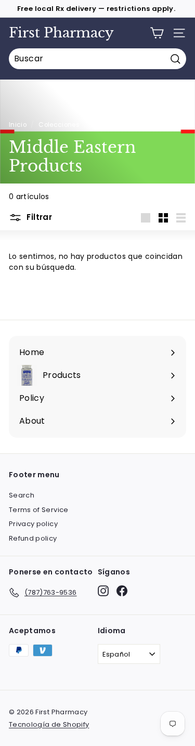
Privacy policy (33, 524)
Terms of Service (39, 510)
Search (21, 495)
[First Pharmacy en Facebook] (121, 590)
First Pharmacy (61, 32)
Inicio (18, 125)
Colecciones (59, 125)
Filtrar (38, 217)
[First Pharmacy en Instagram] (103, 590)
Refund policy (33, 538)
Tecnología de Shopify (49, 724)
